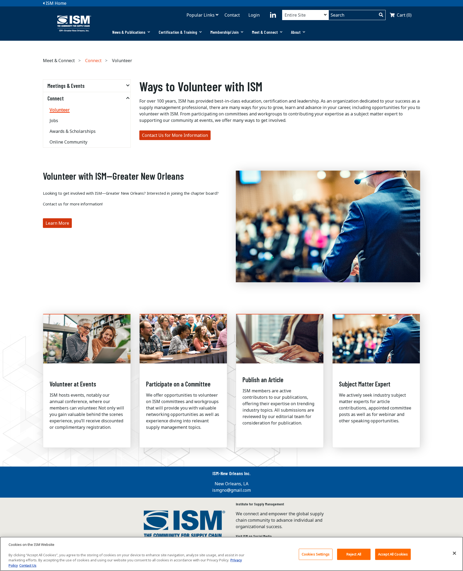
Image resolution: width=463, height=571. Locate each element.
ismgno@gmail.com (231, 490)
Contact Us (27, 565)
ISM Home (55, 3)
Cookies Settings (316, 554)
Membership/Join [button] (224, 32)
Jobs (54, 120)
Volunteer (60, 110)
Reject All (353, 554)
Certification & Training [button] (178, 32)
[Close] (454, 553)
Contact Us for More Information (175, 135)
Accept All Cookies (393, 554)
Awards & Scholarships (73, 131)
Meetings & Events (66, 85)
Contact (232, 15)
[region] (231, 554)
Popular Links (200, 15)
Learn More (57, 223)
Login (254, 15)
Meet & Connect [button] (265, 32)
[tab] (131, 32)
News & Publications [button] (128, 32)
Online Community (68, 142)
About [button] (296, 32)
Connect (93, 60)
